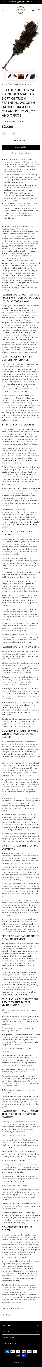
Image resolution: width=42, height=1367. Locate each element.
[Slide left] (4, 2)
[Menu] (3, 10)
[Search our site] (33, 10)
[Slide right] (38, 2)
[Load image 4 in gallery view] (26, 76)
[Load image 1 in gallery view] (9, 76)
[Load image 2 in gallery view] (15, 76)
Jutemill (24, 1362)
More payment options (21, 153)
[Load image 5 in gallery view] (32, 76)
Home (4, 84)
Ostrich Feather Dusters (20, 84)
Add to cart (21, 141)
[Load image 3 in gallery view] (21, 76)
